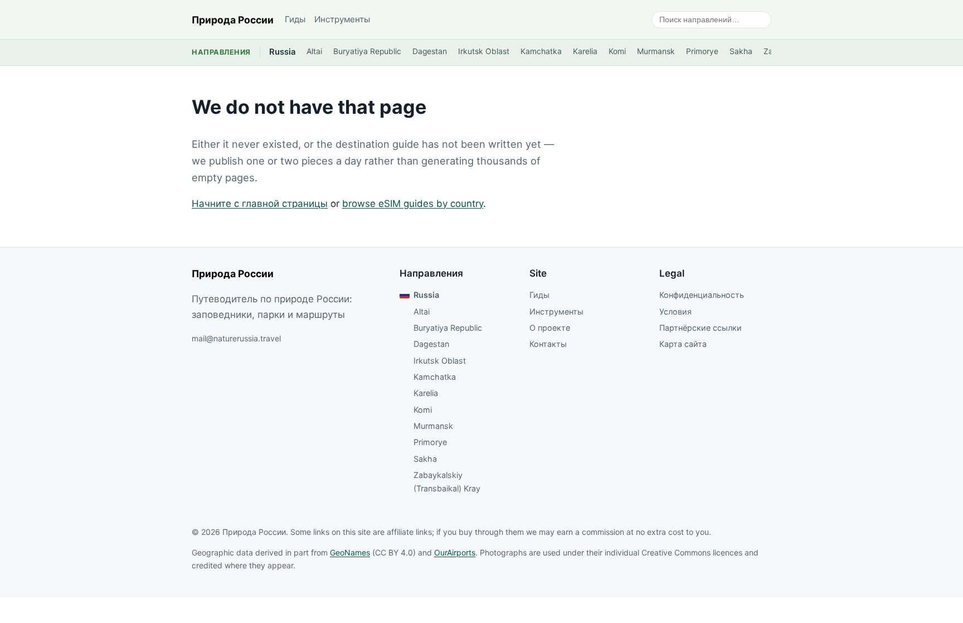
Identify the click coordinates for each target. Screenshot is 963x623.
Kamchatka (541, 51)
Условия (675, 311)
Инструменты (342, 19)
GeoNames (350, 552)
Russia (282, 52)
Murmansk (656, 51)
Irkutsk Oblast (483, 51)
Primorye (702, 51)
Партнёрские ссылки (700, 327)
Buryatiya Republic (367, 51)
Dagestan (429, 51)
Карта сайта (683, 344)
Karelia (585, 51)
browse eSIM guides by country (412, 203)
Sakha (740, 51)
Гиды (295, 19)
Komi (617, 51)
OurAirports (454, 552)
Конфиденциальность (701, 295)
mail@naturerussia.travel (236, 338)
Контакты (548, 344)
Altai (314, 51)
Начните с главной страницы (260, 203)
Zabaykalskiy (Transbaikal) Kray (447, 481)
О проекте (549, 327)
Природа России (233, 20)
